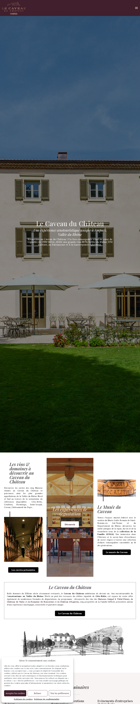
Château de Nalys (16, 602)
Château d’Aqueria (69, 602)
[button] (136, 8)
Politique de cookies (23, 699)
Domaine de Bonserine (42, 602)
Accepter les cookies (15, 693)
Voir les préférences (59, 693)
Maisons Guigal (106, 599)
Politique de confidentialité (46, 699)
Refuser (37, 693)
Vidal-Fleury (123, 599)
